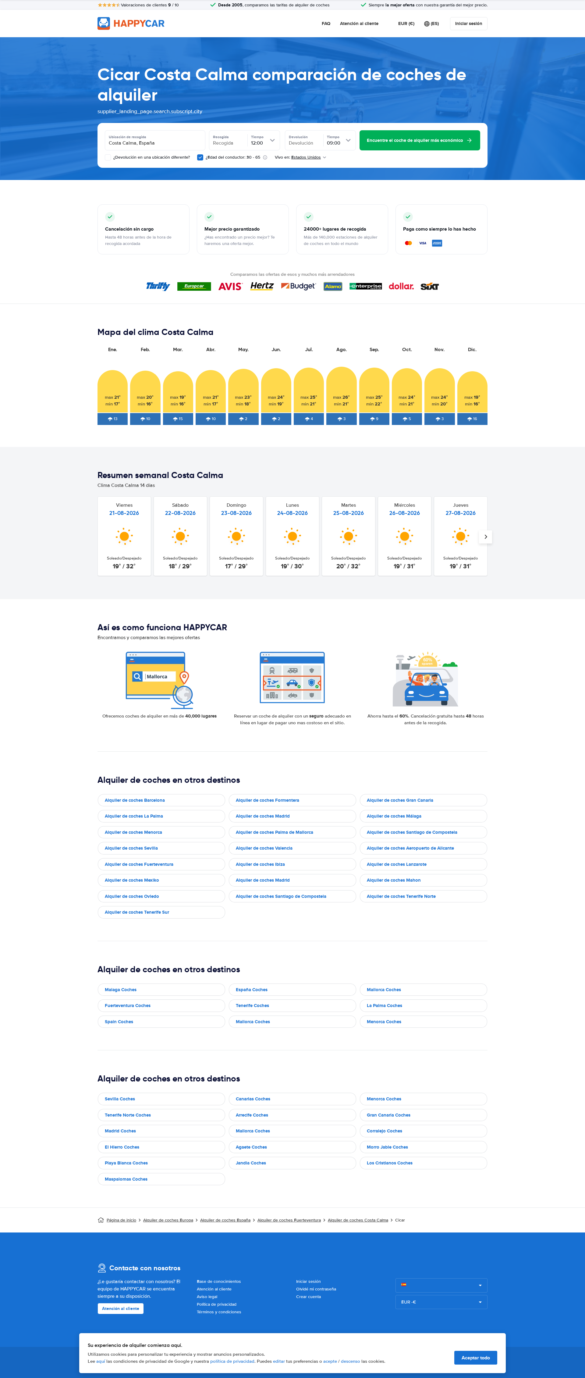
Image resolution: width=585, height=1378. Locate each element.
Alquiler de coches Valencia (264, 848)
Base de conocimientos (219, 1281)
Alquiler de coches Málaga (394, 816)
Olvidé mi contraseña (316, 1289)
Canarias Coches (253, 1099)
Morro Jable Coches (387, 1147)
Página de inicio (121, 1220)
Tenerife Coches (252, 1005)
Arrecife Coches (252, 1115)
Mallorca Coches (384, 989)
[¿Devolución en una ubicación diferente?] (108, 157)
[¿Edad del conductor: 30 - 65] (200, 157)
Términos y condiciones (219, 1312)
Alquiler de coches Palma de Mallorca (274, 832)
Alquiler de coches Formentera (267, 800)
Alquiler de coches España (225, 1220)
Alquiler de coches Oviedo (132, 896)
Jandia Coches (251, 1163)
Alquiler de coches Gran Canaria (400, 800)
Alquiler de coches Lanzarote (397, 864)
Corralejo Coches (384, 1131)
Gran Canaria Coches (388, 1115)
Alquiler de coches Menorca (133, 832)
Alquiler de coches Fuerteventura (139, 864)
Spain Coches (119, 1021)
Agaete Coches (251, 1147)
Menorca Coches (384, 1021)
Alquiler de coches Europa (168, 1220)
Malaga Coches (120, 989)
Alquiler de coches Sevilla (131, 848)
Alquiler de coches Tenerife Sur (137, 912)
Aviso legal (207, 1296)
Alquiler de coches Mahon (394, 880)
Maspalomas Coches (126, 1179)
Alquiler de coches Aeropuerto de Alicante (410, 848)
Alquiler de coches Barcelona (135, 800)
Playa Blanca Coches (126, 1163)
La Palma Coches (384, 1005)
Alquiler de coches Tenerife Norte (401, 896)
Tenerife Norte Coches (128, 1115)
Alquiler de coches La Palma (134, 816)
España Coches (252, 989)
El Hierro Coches (122, 1147)
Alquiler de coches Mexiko (132, 880)
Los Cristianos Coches (390, 1163)
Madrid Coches (120, 1131)
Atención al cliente (359, 23)
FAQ (326, 23)
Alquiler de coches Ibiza (260, 864)
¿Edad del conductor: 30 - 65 (233, 157)
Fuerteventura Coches (128, 1005)
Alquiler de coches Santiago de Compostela (412, 832)
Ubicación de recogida (127, 137)
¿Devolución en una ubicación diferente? (151, 157)
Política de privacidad (216, 1304)
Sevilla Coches (120, 1099)
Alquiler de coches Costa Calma (358, 1220)
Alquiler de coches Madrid (263, 816)
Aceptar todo (476, 1357)
